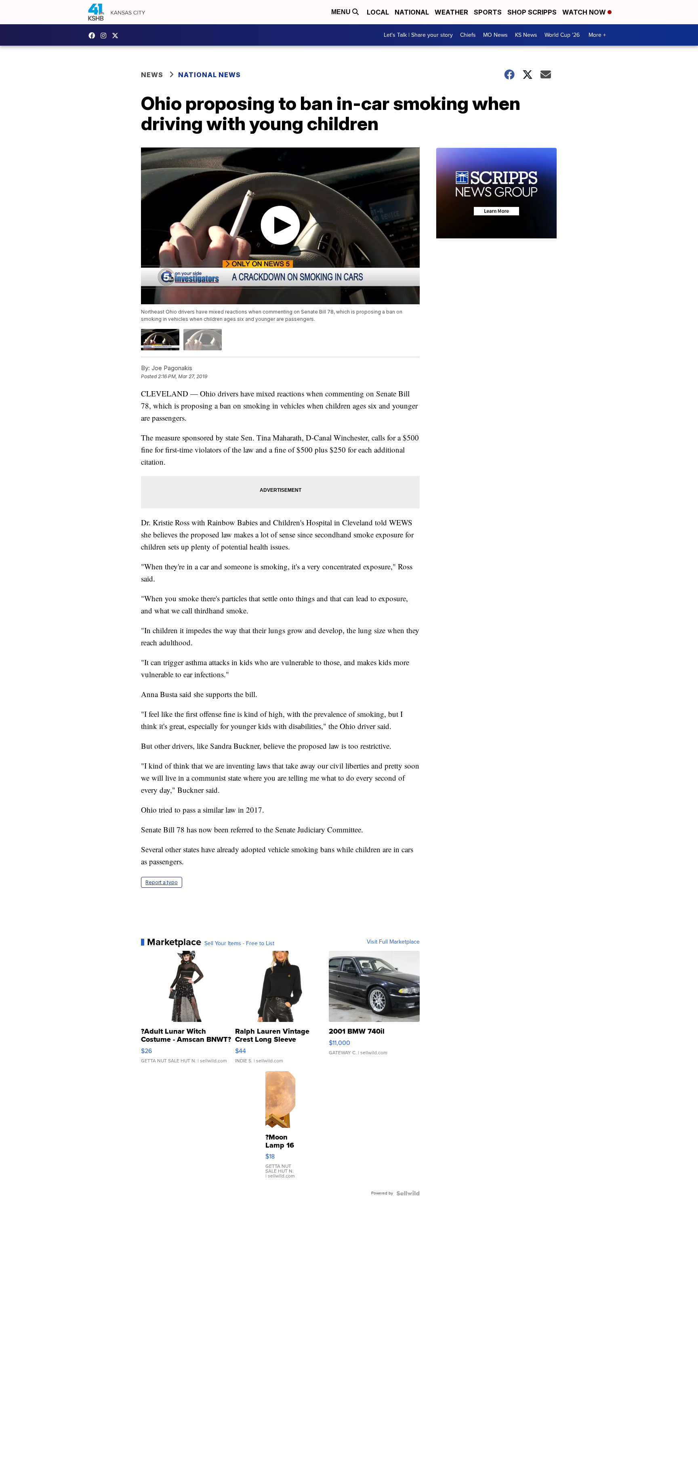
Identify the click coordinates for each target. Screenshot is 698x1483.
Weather (451, 12)
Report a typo (161, 882)
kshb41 (93, 35)
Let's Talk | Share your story (418, 35)
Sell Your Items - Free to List (239, 943)
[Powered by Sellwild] (408, 1193)
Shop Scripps (532, 12)
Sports (488, 12)
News (152, 75)
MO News (495, 35)
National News (209, 75)
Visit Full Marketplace (393, 942)
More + (597, 35)
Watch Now (585, 12)
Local (378, 12)
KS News (526, 35)
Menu (341, 11)
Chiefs (468, 35)
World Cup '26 (562, 35)
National (412, 12)
